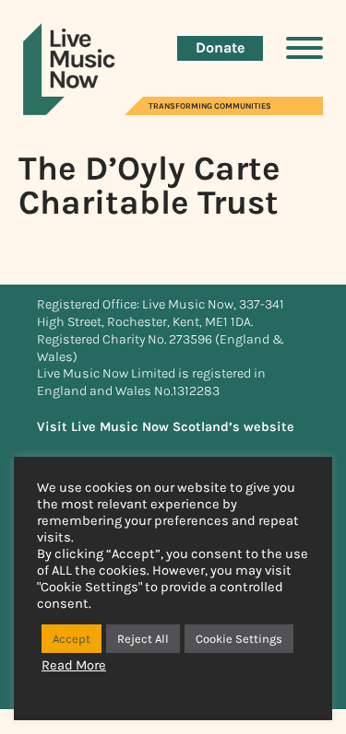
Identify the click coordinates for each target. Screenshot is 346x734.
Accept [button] (71, 639)
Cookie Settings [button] (239, 639)
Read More (74, 665)
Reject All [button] (143, 639)
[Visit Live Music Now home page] (69, 110)
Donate (220, 47)
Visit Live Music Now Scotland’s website (165, 427)
